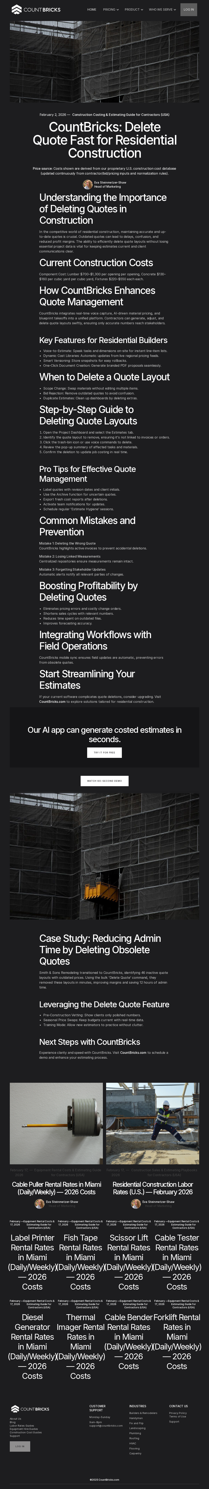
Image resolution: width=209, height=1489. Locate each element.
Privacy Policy (178, 1413)
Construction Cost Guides (26, 1432)
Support (15, 1435)
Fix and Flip (136, 1423)
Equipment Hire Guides (24, 1428)
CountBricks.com (52, 702)
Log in (20, 1446)
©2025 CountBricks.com (104, 1479)
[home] (36, 9)
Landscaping (137, 1428)
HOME (91, 9)
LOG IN (189, 9)
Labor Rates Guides (22, 1425)
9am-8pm (95, 1422)
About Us (15, 1418)
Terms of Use (177, 1416)
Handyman (136, 1418)
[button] (110, 9)
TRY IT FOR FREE (104, 752)
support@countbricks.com (104, 1425)
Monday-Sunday (99, 1417)
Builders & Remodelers (143, 1413)
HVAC (132, 1443)
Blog (13, 1422)
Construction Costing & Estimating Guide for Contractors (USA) (120, 115)
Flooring (134, 1448)
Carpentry (135, 1453)
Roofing (134, 1438)
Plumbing (135, 1433)
